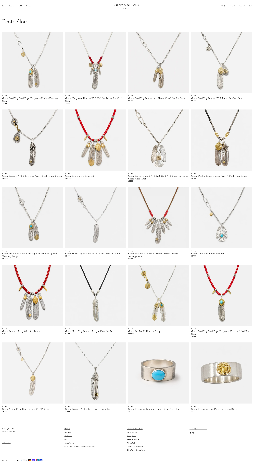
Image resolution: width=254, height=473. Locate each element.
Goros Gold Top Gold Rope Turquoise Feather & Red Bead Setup (220, 332)
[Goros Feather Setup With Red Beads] (32, 295)
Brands (11, 6)
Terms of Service (133, 439)
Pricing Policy (131, 436)
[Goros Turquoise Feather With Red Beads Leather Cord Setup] (95, 62)
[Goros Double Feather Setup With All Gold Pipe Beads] (221, 140)
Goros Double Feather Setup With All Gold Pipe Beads (219, 176)
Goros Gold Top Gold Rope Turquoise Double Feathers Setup (30, 99)
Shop (3, 6)
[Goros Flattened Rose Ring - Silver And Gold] (221, 373)
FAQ (65, 439)
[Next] (133, 417)
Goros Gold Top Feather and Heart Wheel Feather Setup (157, 98)
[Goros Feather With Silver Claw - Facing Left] (95, 373)
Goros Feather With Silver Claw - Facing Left (88, 409)
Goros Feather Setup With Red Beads (21, 331)
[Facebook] (190, 433)
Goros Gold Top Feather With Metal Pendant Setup (217, 98)
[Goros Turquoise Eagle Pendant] (221, 217)
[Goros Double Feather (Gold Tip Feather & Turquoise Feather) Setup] (32, 217)
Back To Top (6, 443)
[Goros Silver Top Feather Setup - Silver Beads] (95, 295)
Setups (28, 6)
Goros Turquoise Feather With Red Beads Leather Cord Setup (93, 99)
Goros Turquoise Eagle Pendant (207, 253)
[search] (233, 6)
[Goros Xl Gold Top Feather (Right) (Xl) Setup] (32, 373)
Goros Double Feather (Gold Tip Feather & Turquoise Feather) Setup (29, 255)
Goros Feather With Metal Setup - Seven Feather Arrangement (153, 255)
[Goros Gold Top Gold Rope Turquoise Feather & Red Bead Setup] (221, 295)
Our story (67, 432)
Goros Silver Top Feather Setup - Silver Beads (88, 331)
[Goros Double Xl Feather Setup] (158, 295)
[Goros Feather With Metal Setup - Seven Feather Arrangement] (158, 217)
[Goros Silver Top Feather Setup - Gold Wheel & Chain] (95, 217)
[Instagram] (193, 433)
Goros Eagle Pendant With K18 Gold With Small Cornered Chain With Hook (158, 177)
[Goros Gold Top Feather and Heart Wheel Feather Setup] (158, 62)
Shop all (67, 429)
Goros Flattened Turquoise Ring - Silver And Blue (153, 409)
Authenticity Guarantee (135, 446)
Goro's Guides (69, 443)
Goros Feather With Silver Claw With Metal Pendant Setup (32, 176)
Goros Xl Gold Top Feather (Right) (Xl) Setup (25, 409)
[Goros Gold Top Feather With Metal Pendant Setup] (221, 62)
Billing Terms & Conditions (136, 450)
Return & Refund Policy (135, 429)
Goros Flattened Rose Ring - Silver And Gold (214, 409)
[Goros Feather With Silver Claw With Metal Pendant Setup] (32, 140)
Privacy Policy (131, 443)
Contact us (68, 436)
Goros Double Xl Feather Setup (144, 331)
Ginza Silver (12, 429)
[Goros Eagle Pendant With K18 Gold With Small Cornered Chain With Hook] (158, 140)
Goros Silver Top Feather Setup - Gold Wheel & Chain (92, 253)
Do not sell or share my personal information (79, 446)
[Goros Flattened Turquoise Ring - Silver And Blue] (158, 373)
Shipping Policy (132, 432)
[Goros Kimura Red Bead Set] (95, 140)
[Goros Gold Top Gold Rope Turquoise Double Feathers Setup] (32, 62)
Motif (20, 6)
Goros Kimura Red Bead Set (79, 176)
